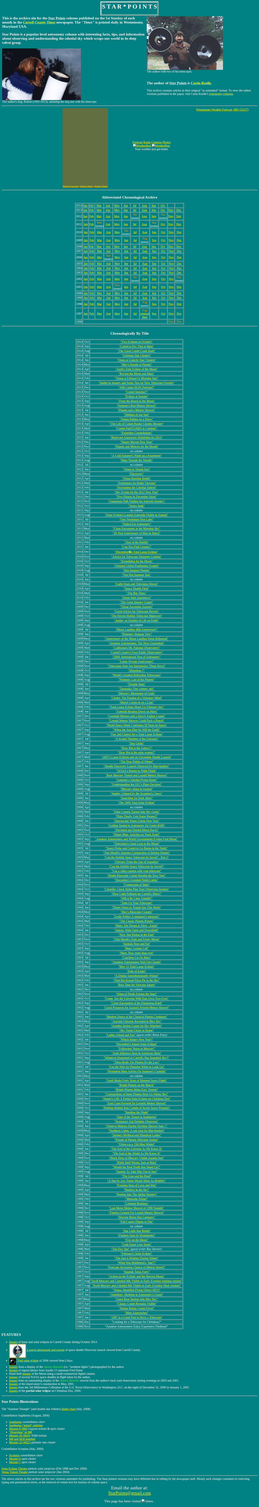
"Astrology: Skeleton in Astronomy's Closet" (136, 1294)
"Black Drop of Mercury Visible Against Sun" (136, 1157)
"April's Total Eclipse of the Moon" (136, 369)
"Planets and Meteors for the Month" (137, 446)
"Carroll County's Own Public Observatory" (136, 652)
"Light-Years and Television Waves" (136, 584)
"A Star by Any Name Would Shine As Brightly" (136, 1180)
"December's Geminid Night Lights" (136, 880)
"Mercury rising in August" (136, 789)
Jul (134, 205)
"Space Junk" (136, 505)
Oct (163, 205)
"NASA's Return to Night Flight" (136, 770)
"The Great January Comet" (136, 602)
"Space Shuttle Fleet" (136, 588)
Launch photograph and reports (45, 1350)
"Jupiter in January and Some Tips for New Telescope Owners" (136, 382)
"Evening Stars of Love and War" (136, 1185)
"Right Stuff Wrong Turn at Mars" (136, 1162)
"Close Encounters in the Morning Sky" (136, 528)
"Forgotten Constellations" (136, 432)
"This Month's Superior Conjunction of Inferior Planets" (136, 852)
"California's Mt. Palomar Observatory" (136, 647)
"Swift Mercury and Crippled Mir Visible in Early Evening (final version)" (136, 1285)
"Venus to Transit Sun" (136, 469)
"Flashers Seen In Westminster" (136, 1235)
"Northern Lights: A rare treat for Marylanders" (136, 1130)
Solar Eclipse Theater (14, 1468)
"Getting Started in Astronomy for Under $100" (136, 825)
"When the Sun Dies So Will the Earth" (136, 729)
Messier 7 (15, 1462)
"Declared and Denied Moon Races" (137, 830)
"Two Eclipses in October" (136, 341)
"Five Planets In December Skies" (136, 496)
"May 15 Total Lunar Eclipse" (136, 966)
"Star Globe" (136, 743)
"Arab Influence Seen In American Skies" (136, 1053)
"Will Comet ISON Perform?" (137, 387)
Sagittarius (15, 1421)
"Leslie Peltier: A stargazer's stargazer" (136, 916)
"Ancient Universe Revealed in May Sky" (136, 1021)
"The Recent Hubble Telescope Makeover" (136, 615)
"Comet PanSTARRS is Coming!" (136, 428)
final (144, 317)
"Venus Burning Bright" (136, 478)
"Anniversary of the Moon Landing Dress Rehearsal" (136, 638)
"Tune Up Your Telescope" (136, 902)
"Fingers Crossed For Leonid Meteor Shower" (136, 1212)
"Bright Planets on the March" (136, 1085)
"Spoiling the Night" (136, 1112)
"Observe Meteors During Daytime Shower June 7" (136, 1126)
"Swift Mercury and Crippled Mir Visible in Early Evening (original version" (136, 1280)
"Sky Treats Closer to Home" (136, 1030)
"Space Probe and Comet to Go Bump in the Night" (136, 848)
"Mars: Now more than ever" (136, 952)
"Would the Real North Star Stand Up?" (136, 1167)
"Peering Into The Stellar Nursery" (136, 1194)
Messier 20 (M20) (20, 1435)
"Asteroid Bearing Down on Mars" (136, 711)
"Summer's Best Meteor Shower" (136, 405)
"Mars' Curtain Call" (136, 948)
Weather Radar (101, 186)
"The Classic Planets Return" (136, 921)
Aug (144, 205)
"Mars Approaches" (136, 1312)
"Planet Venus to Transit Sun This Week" (136, 907)
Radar (147, 142)
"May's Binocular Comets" (136, 912)
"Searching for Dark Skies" (136, 798)
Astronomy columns (221, 93)
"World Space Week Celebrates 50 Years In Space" (136, 725)
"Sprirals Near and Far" (136, 943)
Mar (99, 205)
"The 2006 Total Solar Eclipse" (136, 802)
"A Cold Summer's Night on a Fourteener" (136, 455)
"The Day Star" (120, 1249)
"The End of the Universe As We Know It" (136, 1148)
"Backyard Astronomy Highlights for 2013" (136, 437)
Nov (170, 210)
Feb (91, 205)
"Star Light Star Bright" (136, 1230)
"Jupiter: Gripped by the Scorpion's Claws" (136, 793)
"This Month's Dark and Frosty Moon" (136, 939)
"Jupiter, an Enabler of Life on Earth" (136, 620)
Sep (153, 205)
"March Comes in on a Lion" (136, 702)
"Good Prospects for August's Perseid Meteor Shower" (136, 1007)
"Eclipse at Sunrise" (136, 396)
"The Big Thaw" (136, 593)
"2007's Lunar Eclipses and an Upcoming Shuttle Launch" (136, 757)
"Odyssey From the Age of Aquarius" (136, 861)
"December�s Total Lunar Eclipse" (136, 551)
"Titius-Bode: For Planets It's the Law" (136, 1062)
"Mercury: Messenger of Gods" (136, 693)
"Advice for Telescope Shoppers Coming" (136, 556)
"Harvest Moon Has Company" (136, 1217)
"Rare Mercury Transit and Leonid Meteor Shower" (136, 775)
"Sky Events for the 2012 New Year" (136, 492)
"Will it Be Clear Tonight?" (136, 898)
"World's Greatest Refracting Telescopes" (136, 675)
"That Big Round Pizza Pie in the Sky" (136, 980)
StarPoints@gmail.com (129, 1492)
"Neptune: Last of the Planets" (136, 679)
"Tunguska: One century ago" (136, 688)
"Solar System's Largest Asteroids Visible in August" (136, 514)
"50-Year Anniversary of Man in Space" (136, 533)
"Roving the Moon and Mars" (136, 373)
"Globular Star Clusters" (136, 355)
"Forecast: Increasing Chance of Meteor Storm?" (136, 1267)
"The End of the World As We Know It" (136, 1153)
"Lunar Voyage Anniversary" (136, 661)
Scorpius (14, 1455)
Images (13, 1342)
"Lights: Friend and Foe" (121, 1034)
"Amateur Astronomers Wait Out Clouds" (136, 962)
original (144, 313)
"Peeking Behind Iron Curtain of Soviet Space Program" (136, 1107)
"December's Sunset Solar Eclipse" (136, 1044)
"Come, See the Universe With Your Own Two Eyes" (136, 998)
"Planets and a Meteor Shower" (136, 410)
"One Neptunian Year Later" (136, 519)
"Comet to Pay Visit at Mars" (136, 346)
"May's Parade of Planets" (136, 364)
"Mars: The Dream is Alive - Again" (136, 925)
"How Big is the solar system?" (136, 752)
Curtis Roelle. (201, 83)
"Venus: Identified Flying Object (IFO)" (136, 1290)
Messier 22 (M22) (20, 1442)
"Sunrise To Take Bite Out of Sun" (136, 1171)
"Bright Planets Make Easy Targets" (136, 1089)
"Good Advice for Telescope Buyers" (136, 611)
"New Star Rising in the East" (136, 934)
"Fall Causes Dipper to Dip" (136, 1221)
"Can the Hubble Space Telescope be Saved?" (136, 866)
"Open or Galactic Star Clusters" (136, 360)
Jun (126, 205)
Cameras (156, 142)
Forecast (138, 142)
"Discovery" (136, 473)
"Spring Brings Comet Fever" (136, 1308)
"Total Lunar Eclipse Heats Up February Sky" (136, 707)
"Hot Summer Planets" (136, 570)
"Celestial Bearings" (136, 1203)
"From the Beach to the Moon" (136, 401)
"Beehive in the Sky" (136, 1189)
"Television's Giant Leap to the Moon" (136, 843)
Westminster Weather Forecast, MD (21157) (222, 109)
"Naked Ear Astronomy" (136, 524)
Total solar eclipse (27, 1360)
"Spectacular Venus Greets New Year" (136, 820)
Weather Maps (86, 186)
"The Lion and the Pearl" (136, 1176)
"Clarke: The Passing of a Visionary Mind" (136, 697)
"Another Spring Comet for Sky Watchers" (136, 1025)
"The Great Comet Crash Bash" (136, 350)
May (117, 205)
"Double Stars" (136, 684)
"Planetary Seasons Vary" (136, 634)
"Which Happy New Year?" (136, 1039)
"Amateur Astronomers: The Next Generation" (136, 643)
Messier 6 (15, 1458)
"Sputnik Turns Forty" (136, 1271)
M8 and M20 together (22, 1439)
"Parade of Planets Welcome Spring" (137, 1139)
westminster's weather (28, 149)
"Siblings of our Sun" (136, 414)
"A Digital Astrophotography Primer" (136, 975)
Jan (85, 205)
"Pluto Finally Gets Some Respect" (136, 816)
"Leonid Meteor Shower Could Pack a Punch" (136, 720)
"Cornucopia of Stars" (136, 884)
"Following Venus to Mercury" (136, 1048)
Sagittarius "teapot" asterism (26, 1425)
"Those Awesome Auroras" (136, 606)
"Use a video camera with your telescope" (136, 871)
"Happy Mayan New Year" (136, 442)
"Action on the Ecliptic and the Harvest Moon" (136, 1276)
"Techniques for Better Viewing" (136, 483)
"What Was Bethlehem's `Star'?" (136, 1262)
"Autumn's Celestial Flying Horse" (136, 779)
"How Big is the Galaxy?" (136, 748)
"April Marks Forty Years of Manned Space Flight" (136, 1080)
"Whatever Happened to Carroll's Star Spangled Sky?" (136, 1057)
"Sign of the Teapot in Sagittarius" (136, 1116)
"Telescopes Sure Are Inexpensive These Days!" (136, 666)
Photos (166, 142)
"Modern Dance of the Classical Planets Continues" (136, 1016)
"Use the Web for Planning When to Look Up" (136, 1066)
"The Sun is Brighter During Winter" (136, 1258)
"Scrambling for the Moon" (136, 561)
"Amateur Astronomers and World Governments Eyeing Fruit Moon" (136, 839)
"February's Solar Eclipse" (136, 1253)
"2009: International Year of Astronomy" (136, 656)
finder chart (68, 1409)
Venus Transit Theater (15, 1472)
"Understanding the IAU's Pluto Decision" (136, 784)
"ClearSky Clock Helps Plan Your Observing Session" (136, 889)
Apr (108, 205)
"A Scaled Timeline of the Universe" (136, 738)
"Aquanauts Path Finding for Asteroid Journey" (136, 501)
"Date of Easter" (136, 971)
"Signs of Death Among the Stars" (136, 993)
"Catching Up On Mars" (136, 957)
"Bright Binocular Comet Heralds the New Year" (136, 875)
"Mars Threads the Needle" (136, 460)
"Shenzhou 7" (136, 670)
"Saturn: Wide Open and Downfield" (136, 930)
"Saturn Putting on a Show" (136, 419)
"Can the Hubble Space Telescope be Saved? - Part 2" (136, 857)
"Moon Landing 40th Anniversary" (136, 629)
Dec (178, 210)
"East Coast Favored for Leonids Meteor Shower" (136, 1103)
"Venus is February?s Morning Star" (136, 378)
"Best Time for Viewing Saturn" (136, 984)
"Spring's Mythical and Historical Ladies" (136, 1135)
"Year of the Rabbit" (136, 542)
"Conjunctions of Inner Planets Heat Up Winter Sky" (136, 1094)
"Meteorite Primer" (136, 1198)
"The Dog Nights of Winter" (136, 761)
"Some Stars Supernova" (136, 597)
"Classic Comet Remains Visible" (136, 1303)
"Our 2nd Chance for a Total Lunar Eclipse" (136, 734)
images (26, 1373)
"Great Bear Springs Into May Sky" (136, 1299)
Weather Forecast (70, 186)
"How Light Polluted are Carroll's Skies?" (136, 893)
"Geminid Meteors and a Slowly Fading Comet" (136, 716)
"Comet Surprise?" (136, 391)
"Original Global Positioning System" (136, 565)
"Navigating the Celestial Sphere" (136, 487)
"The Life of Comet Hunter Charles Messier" (136, 423)
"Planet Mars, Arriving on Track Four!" (136, 834)
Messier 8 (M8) (18, 1428)
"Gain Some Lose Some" (136, 1244)
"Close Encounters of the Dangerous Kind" (136, 1003)
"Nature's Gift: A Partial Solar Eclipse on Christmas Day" (136, 1098)
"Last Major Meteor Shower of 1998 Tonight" (136, 1208)
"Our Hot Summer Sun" (136, 574)
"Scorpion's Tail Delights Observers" (136, 1121)
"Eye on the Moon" (136, 1239)
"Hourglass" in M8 (20, 1432)
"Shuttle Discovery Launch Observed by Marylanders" (136, 766)
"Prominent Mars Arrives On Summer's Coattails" (136, 1071)
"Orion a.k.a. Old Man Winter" (136, 1144)
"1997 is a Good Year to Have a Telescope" (136, 1317)
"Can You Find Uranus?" (136, 546)
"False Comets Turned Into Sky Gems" (136, 811)
